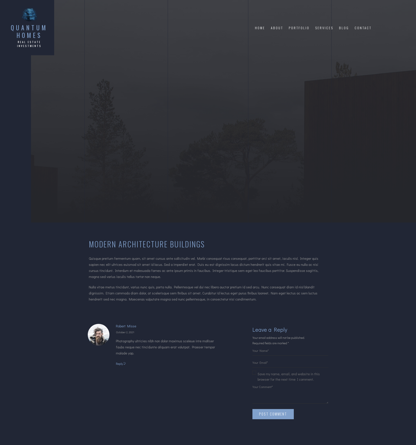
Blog (344, 27)
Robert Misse (126, 326)
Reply (119, 364)
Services (324, 27)
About (277, 27)
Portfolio (299, 27)
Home (260, 27)
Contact (363, 27)
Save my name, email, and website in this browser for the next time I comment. (289, 377)
